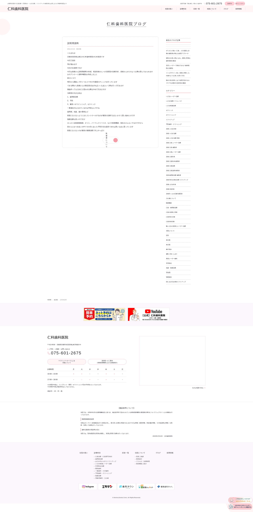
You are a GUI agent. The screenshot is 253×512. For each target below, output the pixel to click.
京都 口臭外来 (170, 156)
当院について (211, 9)
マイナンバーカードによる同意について (66, 361)
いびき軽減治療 (171, 105)
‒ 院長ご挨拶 (139, 456)
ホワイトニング (171, 115)
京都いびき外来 (171, 184)
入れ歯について (171, 198)
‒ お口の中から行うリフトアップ (105, 461)
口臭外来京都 (170, 221)
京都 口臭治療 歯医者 (173, 170)
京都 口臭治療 (170, 166)
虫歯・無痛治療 (171, 268)
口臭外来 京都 (170, 217)
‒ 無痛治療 (97, 476)
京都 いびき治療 (171, 133)
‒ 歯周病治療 (98, 459)
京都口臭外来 (170, 189)
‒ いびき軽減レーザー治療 (103, 463)
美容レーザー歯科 (171, 258)
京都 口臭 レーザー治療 (173, 143)
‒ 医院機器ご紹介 (141, 463)
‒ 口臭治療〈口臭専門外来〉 (103, 456)
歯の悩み (169, 249)
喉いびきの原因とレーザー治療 (176, 226)
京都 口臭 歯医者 (171, 147)
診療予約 (229, 3)
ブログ (226, 9)
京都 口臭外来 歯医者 (173, 161)
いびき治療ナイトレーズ (174, 101)
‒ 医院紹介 (138, 459)
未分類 (168, 240)
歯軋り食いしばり (171, 254)
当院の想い (169, 9)
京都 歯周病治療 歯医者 (173, 175)
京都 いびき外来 (171, 129)
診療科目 (183, 9)
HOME (49, 300)
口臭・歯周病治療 (171, 207)
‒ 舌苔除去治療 (99, 466)
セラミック (169, 110)
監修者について (106, 140)
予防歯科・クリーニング (174, 124)
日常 (167, 235)
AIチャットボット (240, 3)
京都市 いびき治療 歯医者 (174, 193)
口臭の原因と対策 (171, 212)
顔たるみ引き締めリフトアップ (176, 282)
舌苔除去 (169, 263)
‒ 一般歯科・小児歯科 (101, 471)
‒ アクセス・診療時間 (142, 461)
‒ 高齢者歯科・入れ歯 (101, 478)
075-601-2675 (66, 353)
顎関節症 (169, 277)
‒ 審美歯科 (97, 468)
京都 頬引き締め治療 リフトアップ (177, 180)
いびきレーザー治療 (172, 96)
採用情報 (239, 9)
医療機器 (169, 203)
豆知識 (168, 272)
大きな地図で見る (197, 387)
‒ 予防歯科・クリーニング (103, 473)
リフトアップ (170, 119)
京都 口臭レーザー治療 (173, 152)
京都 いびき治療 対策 (173, 138)
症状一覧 (197, 9)
